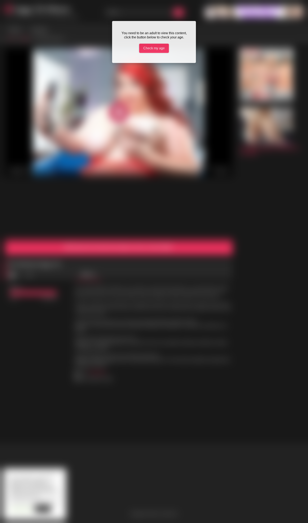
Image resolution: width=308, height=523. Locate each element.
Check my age (154, 48)
